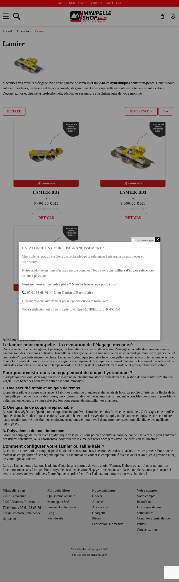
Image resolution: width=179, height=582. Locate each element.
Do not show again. (145, 240)
